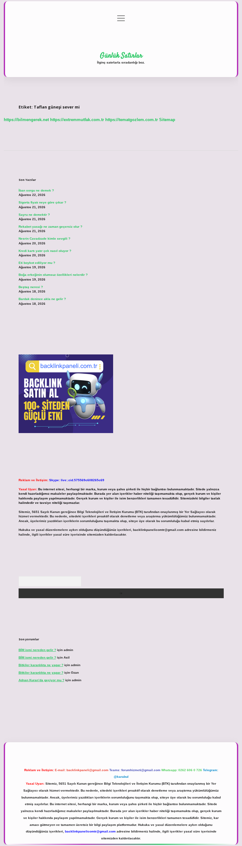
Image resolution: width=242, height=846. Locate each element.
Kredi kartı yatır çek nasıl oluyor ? (45, 251)
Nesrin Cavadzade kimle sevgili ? (44, 238)
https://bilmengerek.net (26, 119)
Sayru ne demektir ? (34, 214)
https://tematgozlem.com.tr (131, 119)
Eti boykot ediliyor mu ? (37, 262)
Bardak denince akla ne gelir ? (42, 299)
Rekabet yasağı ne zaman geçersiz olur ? (50, 226)
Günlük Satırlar (121, 56)
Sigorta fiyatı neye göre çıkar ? (42, 202)
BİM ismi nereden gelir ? (37, 650)
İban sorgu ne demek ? (36, 190)
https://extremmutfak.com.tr (77, 119)
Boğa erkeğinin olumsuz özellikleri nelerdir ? (53, 274)
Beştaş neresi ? (31, 287)
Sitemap (167, 119)
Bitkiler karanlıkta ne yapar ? (41, 665)
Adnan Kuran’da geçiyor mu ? (41, 680)
